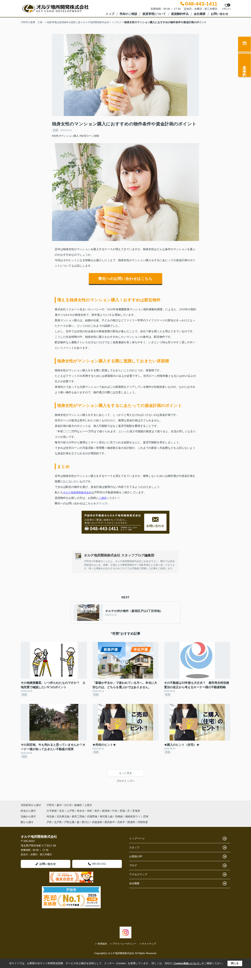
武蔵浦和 (97, 822)
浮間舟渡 (142, 822)
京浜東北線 (63, 816)
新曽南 (106, 810)
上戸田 (71, 810)
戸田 (49, 822)
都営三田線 (78, 816)
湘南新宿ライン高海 (136, 816)
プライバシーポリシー (124, 943)
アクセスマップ (138, 874)
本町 (90, 810)
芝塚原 (136, 810)
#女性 (55, 135)
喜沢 (97, 810)
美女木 (81, 810)
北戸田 (58, 822)
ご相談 (103, 497)
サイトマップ (149, 943)
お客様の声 (135, 856)
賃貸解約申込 (180, 13)
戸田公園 (69, 822)
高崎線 (119, 816)
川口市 (68, 805)
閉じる (235, 963)
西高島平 (110, 822)
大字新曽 (52, 810)
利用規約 (102, 943)
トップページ (137, 838)
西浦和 (131, 822)
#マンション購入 (69, 135)
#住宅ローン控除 (89, 135)
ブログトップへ (125, 780)
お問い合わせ (219, 13)
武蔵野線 (92, 816)
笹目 (62, 810)
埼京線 (50, 816)
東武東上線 (106, 816)
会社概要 (200, 13)
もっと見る (125, 773)
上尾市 (88, 805)
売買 (55, 130)
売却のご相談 (128, 13)
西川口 (85, 822)
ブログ (133, 865)
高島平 (121, 822)
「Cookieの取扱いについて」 (187, 963)
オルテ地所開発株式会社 (77, 492)
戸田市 (50, 805)
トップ (110, 13)
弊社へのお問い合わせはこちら (125, 279)
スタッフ (134, 847)
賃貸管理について (154, 13)
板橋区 (78, 805)
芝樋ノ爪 (125, 810)
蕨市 (59, 805)
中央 (115, 810)
